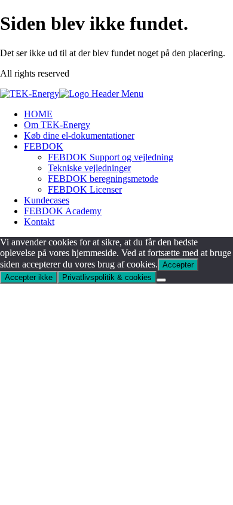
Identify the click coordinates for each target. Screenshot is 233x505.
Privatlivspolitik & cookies (107, 277)
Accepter (178, 264)
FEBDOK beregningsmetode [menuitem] (103, 179)
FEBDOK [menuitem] (43, 146)
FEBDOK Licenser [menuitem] (85, 189)
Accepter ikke (29, 277)
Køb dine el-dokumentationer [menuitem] (79, 135)
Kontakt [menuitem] (39, 222)
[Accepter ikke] (161, 280)
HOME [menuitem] (38, 114)
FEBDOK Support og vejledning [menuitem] (110, 157)
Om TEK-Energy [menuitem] (57, 125)
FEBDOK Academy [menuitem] (63, 211)
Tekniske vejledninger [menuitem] (89, 168)
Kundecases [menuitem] (46, 200)
